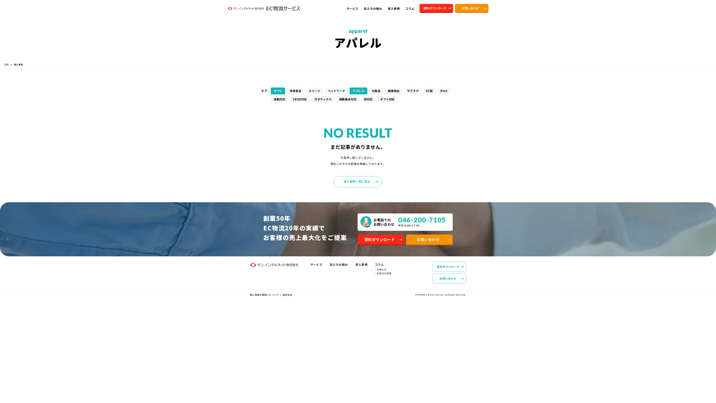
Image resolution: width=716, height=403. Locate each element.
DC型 (429, 91)
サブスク (413, 91)
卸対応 (368, 99)
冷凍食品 (295, 91)
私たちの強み (339, 264)
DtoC (444, 91)
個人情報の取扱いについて (264, 295)
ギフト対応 (387, 99)
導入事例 (18, 64)
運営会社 (287, 295)
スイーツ (314, 91)
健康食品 (393, 91)
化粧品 (376, 91)
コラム (379, 264)
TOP (6, 64)
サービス (316, 264)
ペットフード (336, 91)
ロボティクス (323, 99)
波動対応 (279, 99)
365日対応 (300, 99)
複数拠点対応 (348, 99)
